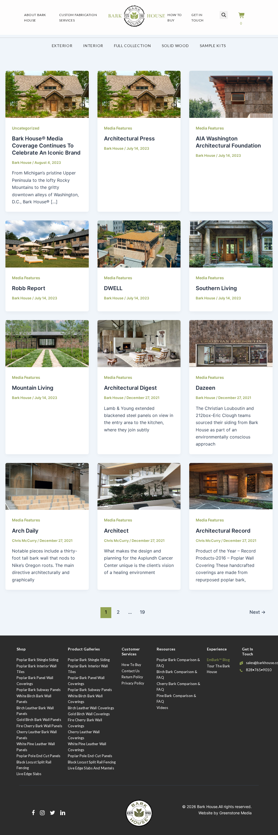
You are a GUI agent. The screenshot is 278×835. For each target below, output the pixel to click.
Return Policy (132, 677)
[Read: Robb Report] (47, 243)
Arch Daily (25, 530)
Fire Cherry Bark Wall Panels (39, 726)
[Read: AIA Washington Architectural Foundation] (231, 94)
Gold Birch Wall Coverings (89, 714)
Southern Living (216, 288)
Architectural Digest (130, 388)
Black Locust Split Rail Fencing (34, 765)
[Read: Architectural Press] (139, 94)
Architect (116, 530)
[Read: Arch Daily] (47, 486)
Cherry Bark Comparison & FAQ (178, 686)
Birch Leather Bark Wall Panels (35, 711)
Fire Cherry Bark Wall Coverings (85, 723)
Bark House (207, 806)
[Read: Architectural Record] (231, 486)
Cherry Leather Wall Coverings (84, 735)
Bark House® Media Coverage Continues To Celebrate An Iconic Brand (46, 145)
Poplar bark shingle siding (89, 660)
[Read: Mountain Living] (47, 343)
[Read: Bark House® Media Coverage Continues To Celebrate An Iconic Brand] (47, 94)
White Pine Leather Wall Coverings (87, 747)
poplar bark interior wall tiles (88, 669)
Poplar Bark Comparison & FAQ (178, 663)
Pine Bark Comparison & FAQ (176, 698)
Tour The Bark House (218, 669)
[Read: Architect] (139, 486)
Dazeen (205, 388)
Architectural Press (129, 138)
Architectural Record (223, 530)
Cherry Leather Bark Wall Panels (37, 735)
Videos (162, 707)
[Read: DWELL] (139, 243)
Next (257, 612)
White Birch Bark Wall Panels (34, 699)
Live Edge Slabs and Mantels (91, 768)
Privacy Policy (133, 683)
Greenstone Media (235, 813)
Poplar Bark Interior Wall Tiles (36, 669)
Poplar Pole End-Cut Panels (90, 756)
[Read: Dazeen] (231, 343)
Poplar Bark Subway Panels (39, 689)
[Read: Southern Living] (231, 243)
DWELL (113, 288)
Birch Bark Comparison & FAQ (177, 675)
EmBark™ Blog (218, 660)
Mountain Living (32, 388)
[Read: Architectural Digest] (139, 343)
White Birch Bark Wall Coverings (85, 699)
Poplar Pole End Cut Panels (38, 756)
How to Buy (131, 664)
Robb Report (28, 288)
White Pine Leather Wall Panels (36, 747)
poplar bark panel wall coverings (86, 681)
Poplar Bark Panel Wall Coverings (35, 681)
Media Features (118, 128)
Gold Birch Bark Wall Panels (39, 719)
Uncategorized (25, 128)
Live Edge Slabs (29, 774)
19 (142, 612)
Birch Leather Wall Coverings (91, 708)
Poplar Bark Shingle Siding (37, 660)
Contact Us (131, 671)
